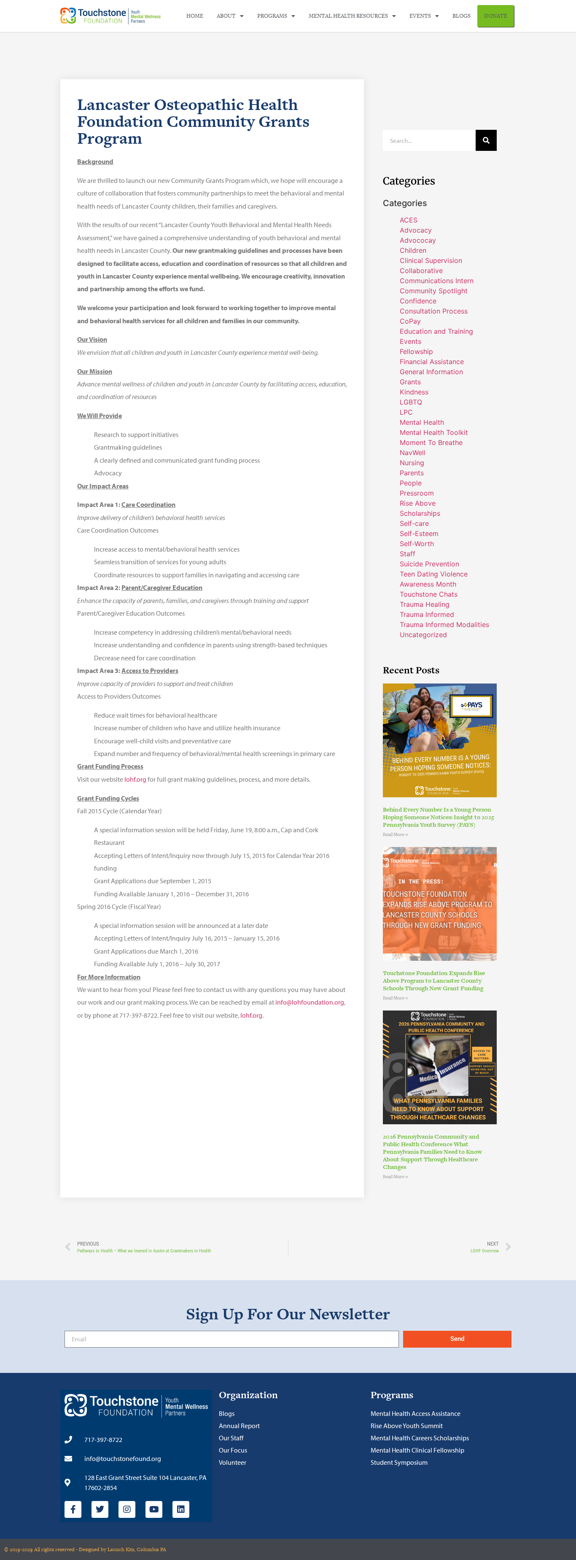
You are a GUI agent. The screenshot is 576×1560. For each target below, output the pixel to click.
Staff (407, 553)
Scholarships (420, 513)
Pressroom (417, 493)
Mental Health (422, 422)
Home (194, 16)
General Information (431, 371)
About (226, 16)
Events (420, 16)
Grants (410, 382)
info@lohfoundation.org (309, 1002)
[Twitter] (100, 1509)
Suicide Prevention (429, 564)
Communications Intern (437, 280)
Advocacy (416, 230)
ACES (408, 220)
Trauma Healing (424, 604)
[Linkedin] (180, 1509)
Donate (495, 16)
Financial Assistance (432, 361)
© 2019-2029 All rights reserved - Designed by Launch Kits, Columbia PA (85, 1549)
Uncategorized (423, 634)
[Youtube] (153, 1509)
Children (413, 250)
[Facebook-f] (73, 1509)
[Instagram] (126, 1509)
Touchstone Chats (429, 594)
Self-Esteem (419, 533)
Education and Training (436, 331)
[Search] (486, 140)
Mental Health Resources (348, 16)
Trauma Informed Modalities (444, 624)
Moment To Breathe (431, 442)
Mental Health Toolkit (434, 432)
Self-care (414, 523)
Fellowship (416, 351)
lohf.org (135, 779)
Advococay (418, 240)
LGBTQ (411, 402)
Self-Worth (417, 543)
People (411, 483)
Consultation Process (434, 311)
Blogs (461, 16)
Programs (272, 16)
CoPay (410, 321)
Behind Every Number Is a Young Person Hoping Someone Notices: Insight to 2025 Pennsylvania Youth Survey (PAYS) (438, 817)
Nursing (412, 462)
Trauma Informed (427, 614)
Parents (412, 473)
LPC (406, 412)
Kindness (414, 392)
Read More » (395, 834)
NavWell (412, 452)
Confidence (418, 301)
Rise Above (418, 503)
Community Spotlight (434, 291)
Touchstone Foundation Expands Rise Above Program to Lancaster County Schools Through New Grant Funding (434, 980)
